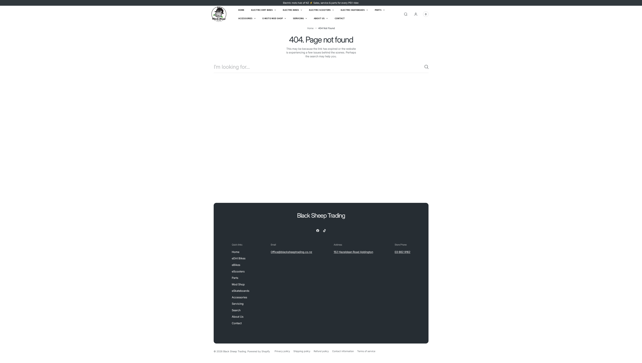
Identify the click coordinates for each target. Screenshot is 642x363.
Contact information (343, 351)
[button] (405, 14)
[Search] (425, 67)
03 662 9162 (402, 252)
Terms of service (366, 351)
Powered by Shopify (258, 351)
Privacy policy (282, 351)
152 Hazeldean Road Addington (353, 252)
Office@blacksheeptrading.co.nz (291, 252)
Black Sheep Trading (234, 351)
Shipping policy (301, 351)
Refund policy (321, 351)
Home (310, 28)
